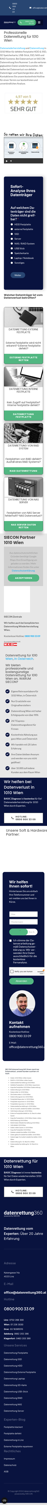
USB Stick (19, 245)
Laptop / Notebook (24, 255)
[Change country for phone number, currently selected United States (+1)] (18, 929)
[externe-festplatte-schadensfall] (23, 305)
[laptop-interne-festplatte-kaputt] (23, 365)
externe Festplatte (23, 226)
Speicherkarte (21, 250)
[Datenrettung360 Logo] (10, 22)
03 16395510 (16, 1326)
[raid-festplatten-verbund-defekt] (23, 422)
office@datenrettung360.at (25, 1290)
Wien (9, 656)
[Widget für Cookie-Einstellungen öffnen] (4, 1500)
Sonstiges (19, 260)
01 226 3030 (17, 1322)
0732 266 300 (16, 1317)
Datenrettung (37, 48)
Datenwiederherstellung (12, 48)
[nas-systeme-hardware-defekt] (23, 475)
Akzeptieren (23, 575)
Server (17, 236)
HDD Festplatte (22, 221)
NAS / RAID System (24, 241)
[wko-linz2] (10, 641)
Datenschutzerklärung (23, 567)
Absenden (21, 978)
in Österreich (23, 656)
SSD (16, 231)
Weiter (17, 272)
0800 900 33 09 (32, 633)
